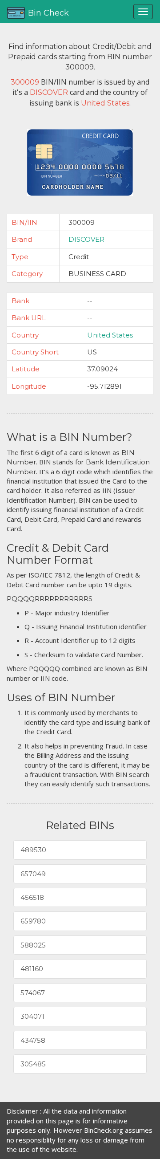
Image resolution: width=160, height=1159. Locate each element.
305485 (33, 1064)
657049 (33, 874)
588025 (33, 945)
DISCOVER (86, 239)
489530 (33, 850)
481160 (31, 968)
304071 (32, 1016)
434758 (32, 1040)
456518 (32, 897)
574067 (32, 992)
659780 (33, 921)
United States (110, 335)
